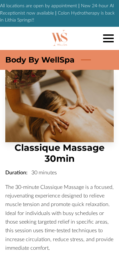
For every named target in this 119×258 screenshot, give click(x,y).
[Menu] (108, 38)
